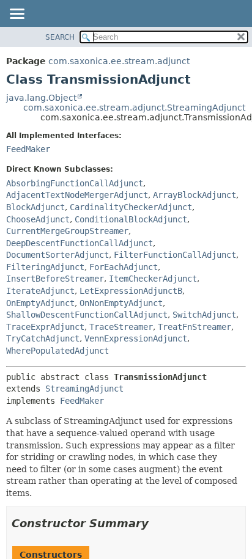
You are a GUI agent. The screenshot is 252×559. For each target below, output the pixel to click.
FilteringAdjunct (45, 267)
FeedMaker (28, 149)
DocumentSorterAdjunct (57, 255)
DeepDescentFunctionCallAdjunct (79, 243)
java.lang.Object (41, 98)
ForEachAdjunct (123, 267)
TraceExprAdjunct (45, 327)
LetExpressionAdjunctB (131, 291)
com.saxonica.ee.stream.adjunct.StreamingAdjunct (134, 107)
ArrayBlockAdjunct (194, 195)
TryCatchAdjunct (43, 338)
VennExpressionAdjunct (135, 338)
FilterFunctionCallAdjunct (175, 255)
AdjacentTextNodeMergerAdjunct (77, 195)
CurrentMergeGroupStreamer (67, 231)
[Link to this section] (157, 523)
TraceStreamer (121, 327)
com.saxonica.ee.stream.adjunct (119, 61)
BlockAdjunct (35, 207)
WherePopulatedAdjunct (57, 351)
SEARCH (60, 37)
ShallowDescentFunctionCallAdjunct (87, 315)
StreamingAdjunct (84, 388)
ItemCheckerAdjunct (153, 278)
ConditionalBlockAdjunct (131, 219)
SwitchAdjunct (204, 315)
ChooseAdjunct (38, 219)
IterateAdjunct (40, 291)
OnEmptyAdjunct (40, 303)
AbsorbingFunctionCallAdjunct (74, 183)
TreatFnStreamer (194, 327)
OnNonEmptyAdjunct (121, 303)
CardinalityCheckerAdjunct (131, 207)
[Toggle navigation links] (16, 14)
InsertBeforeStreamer (55, 278)
